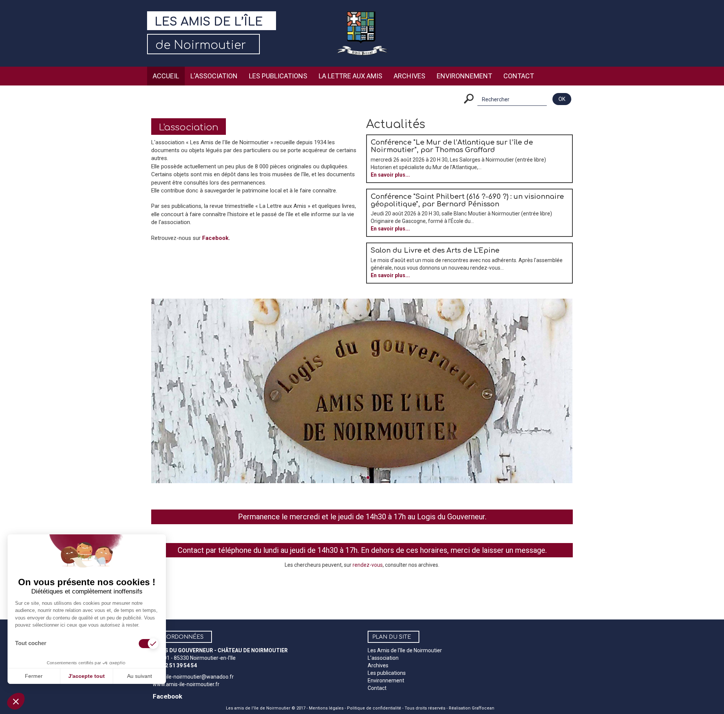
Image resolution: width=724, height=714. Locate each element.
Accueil (166, 76)
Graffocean (483, 708)
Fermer (34, 676)
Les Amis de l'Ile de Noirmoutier (405, 650)
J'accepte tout (86, 676)
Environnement (464, 76)
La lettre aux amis (350, 76)
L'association (214, 76)
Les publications (278, 76)
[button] (16, 701)
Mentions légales (326, 708)
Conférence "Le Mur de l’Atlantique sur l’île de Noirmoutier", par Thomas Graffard (452, 146)
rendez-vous (368, 565)
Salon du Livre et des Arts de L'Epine (435, 250)
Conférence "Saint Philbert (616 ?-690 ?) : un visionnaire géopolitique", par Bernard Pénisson (467, 200)
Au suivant (139, 676)
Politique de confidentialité (374, 708)
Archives (409, 76)
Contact (518, 76)
